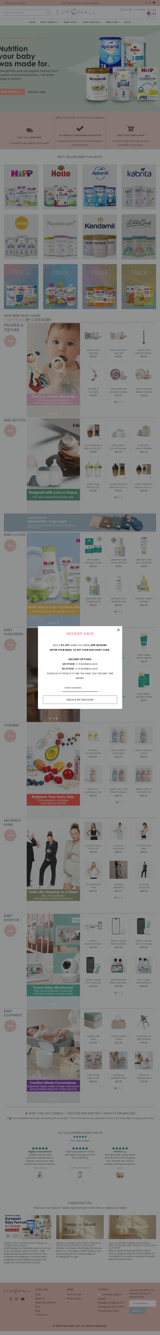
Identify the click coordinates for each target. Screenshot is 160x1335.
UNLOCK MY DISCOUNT (80, 700)
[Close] (118, 630)
